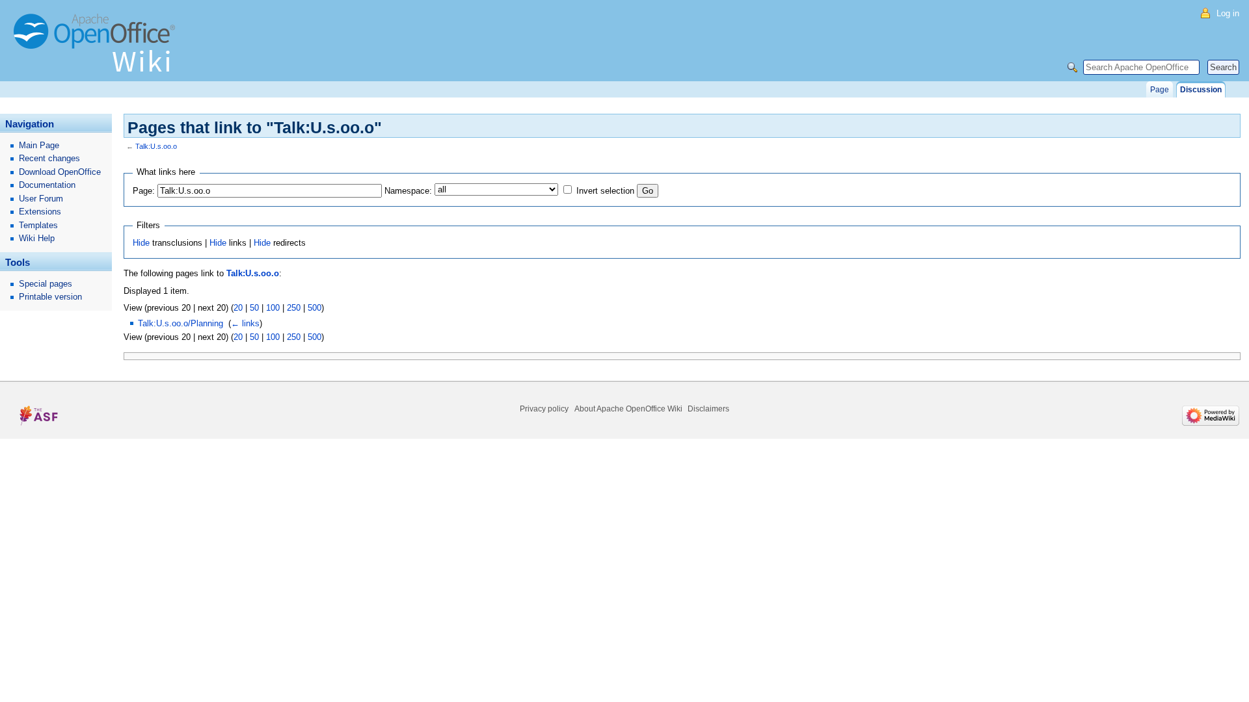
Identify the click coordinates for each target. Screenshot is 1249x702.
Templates (38, 225)
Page (1159, 89)
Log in (1227, 13)
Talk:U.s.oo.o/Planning (180, 323)
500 (314, 308)
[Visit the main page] (97, 49)
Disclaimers (708, 408)
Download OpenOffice (60, 172)
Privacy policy (544, 408)
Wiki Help (37, 238)
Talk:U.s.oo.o (156, 146)
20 (238, 308)
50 (254, 308)
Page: (144, 191)
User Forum (41, 198)
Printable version (50, 297)
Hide (141, 243)
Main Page (39, 145)
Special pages (45, 284)
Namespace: (408, 191)
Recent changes (49, 158)
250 (294, 308)
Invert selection (605, 191)
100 (273, 308)
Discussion (1201, 89)
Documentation (47, 185)
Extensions (40, 211)
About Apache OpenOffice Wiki (628, 408)
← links (245, 323)
